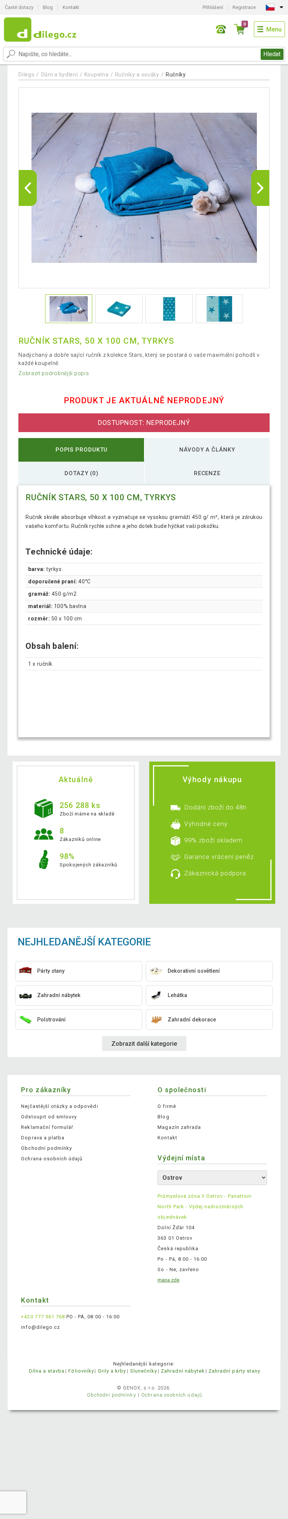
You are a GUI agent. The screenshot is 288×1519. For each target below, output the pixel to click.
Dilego (26, 75)
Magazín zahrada (179, 1127)
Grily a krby (112, 1371)
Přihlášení (212, 7)
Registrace (244, 7)
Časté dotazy (19, 7)
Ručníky (176, 75)
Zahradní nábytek (183, 1371)
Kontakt (71, 7)
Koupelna (96, 75)
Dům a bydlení (59, 75)
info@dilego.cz (40, 1327)
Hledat (271, 54)
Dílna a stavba (47, 1371)
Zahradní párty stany (234, 1371)
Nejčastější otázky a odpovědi (59, 1106)
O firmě (167, 1106)
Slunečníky (143, 1371)
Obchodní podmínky (46, 1148)
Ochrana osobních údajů (51, 1158)
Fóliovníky (81, 1371)
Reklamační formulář (47, 1127)
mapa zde (168, 1280)
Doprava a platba (42, 1137)
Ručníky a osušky (137, 75)
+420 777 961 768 (43, 1316)
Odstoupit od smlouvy (49, 1116)
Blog (48, 7)
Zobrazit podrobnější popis (53, 373)
